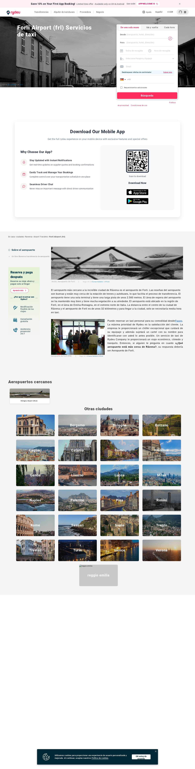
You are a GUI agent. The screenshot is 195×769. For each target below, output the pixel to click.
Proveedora (85, 12)
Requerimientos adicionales (135, 88)
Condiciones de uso (139, 105)
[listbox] (159, 12)
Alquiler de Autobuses (64, 12)
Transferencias (41, 12)
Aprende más (18, 290)
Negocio (100, 12)
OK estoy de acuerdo (141, 757)
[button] (123, 79)
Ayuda (148, 12)
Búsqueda (147, 95)
